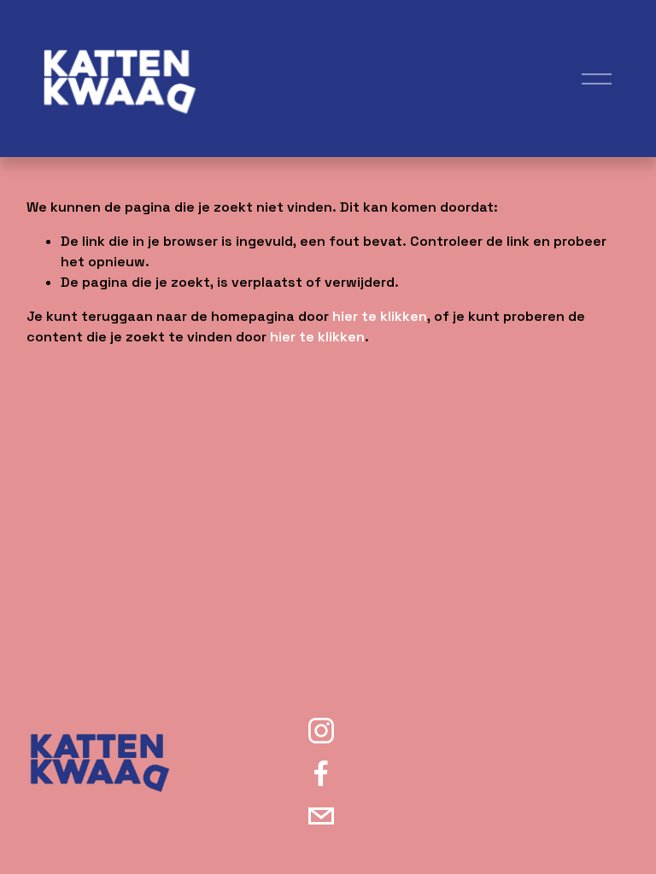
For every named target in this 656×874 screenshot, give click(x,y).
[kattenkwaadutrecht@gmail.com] (321, 816)
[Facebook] (321, 773)
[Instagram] (321, 730)
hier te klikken (379, 316)
